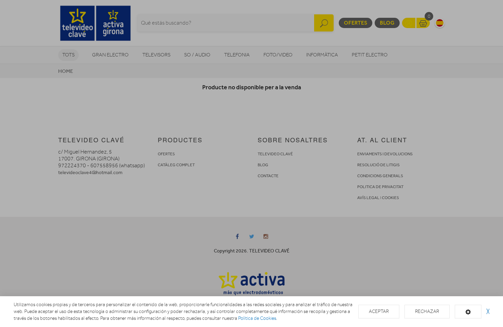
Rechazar (427, 311)
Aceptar (379, 311)
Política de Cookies (257, 318)
